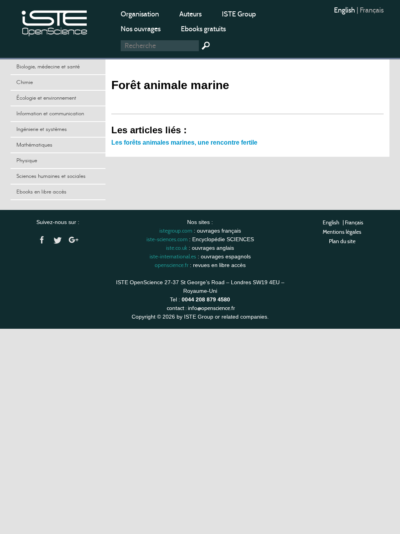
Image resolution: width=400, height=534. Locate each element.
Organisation (140, 14)
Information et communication (50, 114)
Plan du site (342, 241)
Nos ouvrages (141, 29)
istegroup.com (175, 230)
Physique (26, 161)
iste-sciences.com (167, 239)
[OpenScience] (54, 21)
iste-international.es (173, 256)
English (345, 10)
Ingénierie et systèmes (41, 129)
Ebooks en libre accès (41, 192)
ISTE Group (239, 14)
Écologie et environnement (46, 98)
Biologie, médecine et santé (48, 67)
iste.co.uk (176, 247)
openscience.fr (171, 265)
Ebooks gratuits (203, 29)
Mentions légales (342, 231)
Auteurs (190, 14)
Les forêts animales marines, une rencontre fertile (184, 142)
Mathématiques (34, 145)
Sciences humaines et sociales (51, 176)
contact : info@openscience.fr (201, 308)
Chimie (24, 82)
